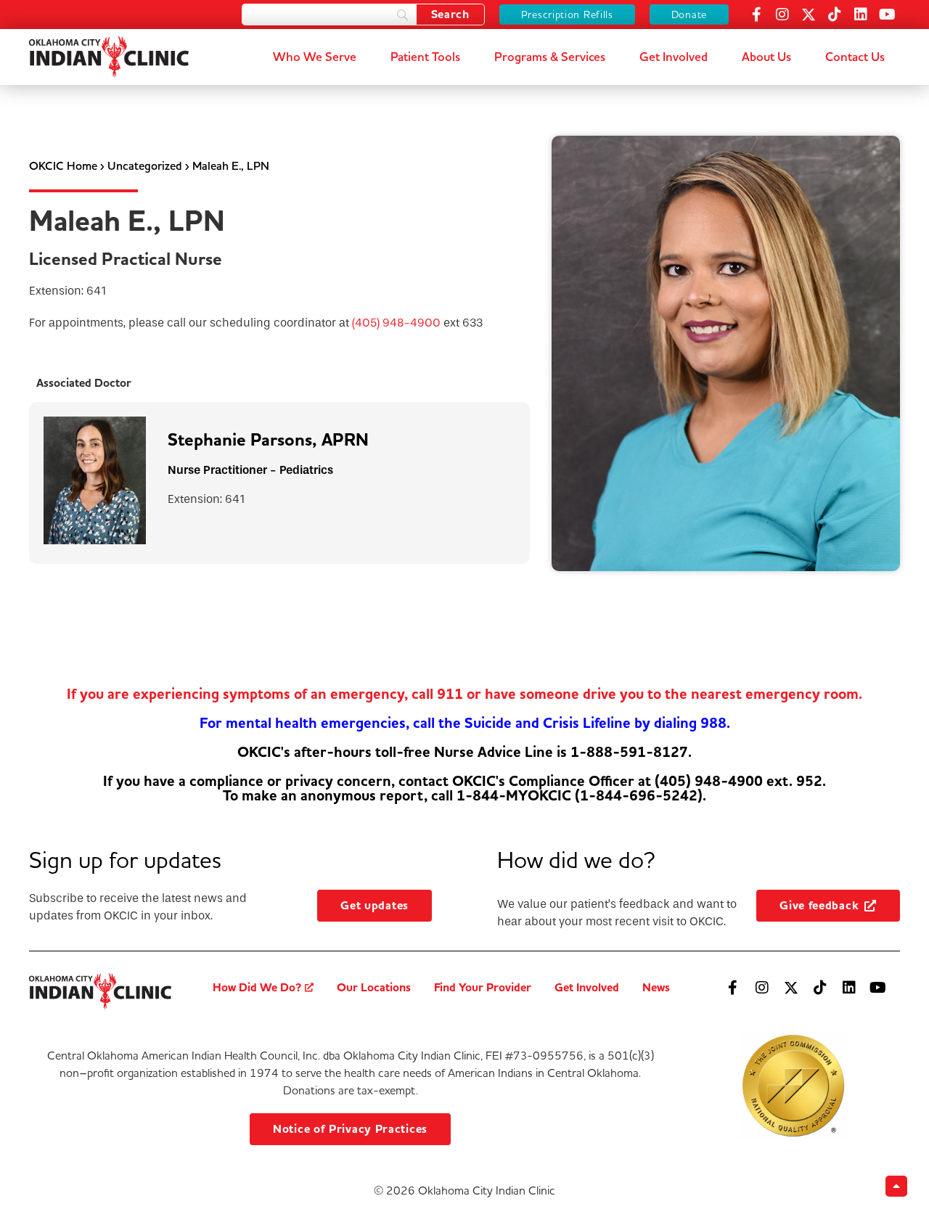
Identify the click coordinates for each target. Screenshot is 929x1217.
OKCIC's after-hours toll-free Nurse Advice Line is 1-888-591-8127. (464, 752)
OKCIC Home (63, 165)
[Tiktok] (835, 14)
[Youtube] (887, 14)
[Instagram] (782, 14)
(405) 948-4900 (396, 322)
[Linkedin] (861, 14)
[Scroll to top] (896, 1186)
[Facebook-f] (756, 14)
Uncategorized (144, 165)
